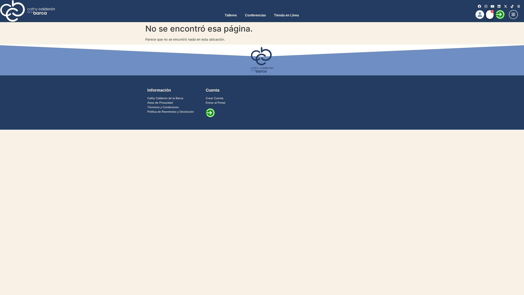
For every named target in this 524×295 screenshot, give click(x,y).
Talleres (231, 15)
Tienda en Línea (286, 15)
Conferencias (255, 15)
